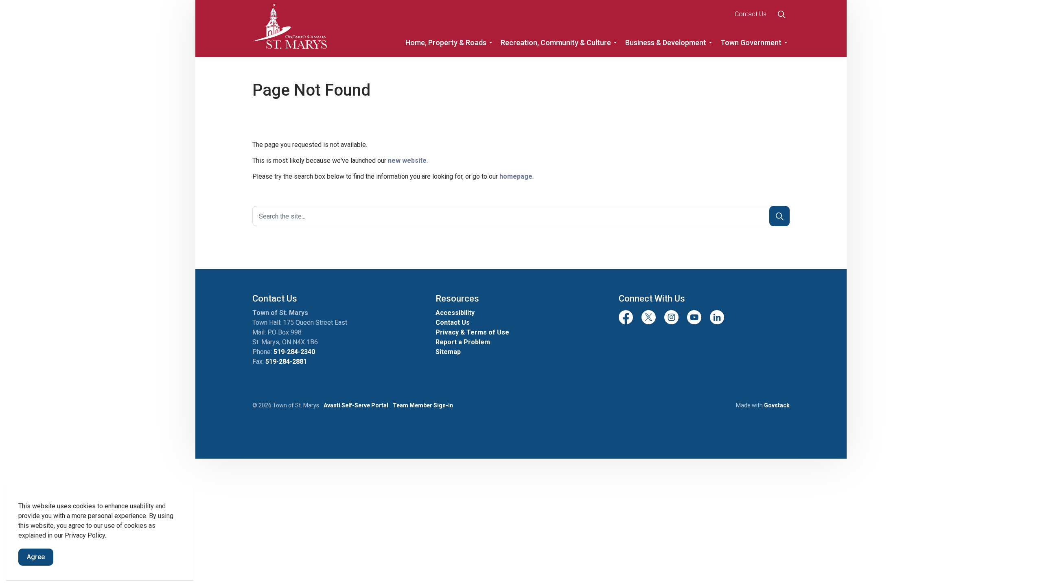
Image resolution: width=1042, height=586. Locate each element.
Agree (36, 557)
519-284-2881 (286, 361)
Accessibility (455, 313)
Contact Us (750, 14)
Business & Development (665, 42)
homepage (515, 176)
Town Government (751, 42)
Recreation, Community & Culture (556, 42)
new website (407, 160)
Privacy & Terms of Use (472, 332)
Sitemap (448, 352)
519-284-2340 (294, 352)
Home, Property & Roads (445, 42)
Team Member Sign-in (423, 405)
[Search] (779, 216)
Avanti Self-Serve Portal (356, 405)
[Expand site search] (781, 14)
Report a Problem (463, 342)
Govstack (777, 405)
